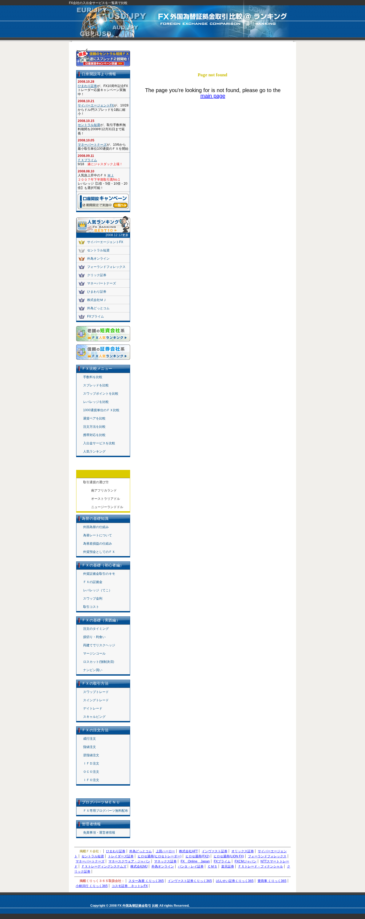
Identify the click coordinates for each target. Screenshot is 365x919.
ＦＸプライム (87, 160)
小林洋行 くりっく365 (92, 886)
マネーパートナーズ (92, 144)
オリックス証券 (242, 851)
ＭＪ (110, 175)
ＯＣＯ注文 (91, 772)
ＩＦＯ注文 (91, 780)
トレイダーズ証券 (121, 856)
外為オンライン (98, 258)
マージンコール (94, 653)
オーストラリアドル (105, 499)
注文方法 (208, 61)
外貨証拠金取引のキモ (99, 574)
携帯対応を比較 (94, 435)
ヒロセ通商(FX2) (197, 856)
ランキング (275, 53)
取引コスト (91, 607)
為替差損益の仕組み (97, 543)
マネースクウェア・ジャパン (129, 861)
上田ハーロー (165, 851)
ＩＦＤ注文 (91, 763)
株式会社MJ (138, 866)
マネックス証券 (165, 861)
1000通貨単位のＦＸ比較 (101, 410)
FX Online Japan (195, 861)
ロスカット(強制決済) (98, 662)
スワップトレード (96, 692)
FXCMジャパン (246, 861)
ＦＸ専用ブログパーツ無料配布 (105, 811)
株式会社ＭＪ (96, 300)
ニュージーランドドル (107, 507)
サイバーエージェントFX (96, 105)
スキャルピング (94, 717)
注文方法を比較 (94, 427)
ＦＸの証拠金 (92, 582)
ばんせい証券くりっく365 (235, 881)
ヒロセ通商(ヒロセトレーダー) (159, 856)
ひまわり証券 (87, 86)
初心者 (275, 61)
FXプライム (95, 316)
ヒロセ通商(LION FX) (228, 856)
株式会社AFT (188, 851)
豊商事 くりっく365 (272, 881)
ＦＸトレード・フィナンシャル (260, 866)
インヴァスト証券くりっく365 (190, 881)
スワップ (230, 53)
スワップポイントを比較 (100, 393)
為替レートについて (97, 535)
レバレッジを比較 (96, 402)
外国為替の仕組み (96, 527)
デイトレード (92, 708)
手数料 (186, 53)
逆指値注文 (91, 755)
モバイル (230, 61)
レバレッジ (253, 53)
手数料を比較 (92, 377)
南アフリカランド (104, 490)
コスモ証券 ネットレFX (130, 886)
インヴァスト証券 (214, 851)
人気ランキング (94, 451)
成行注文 (89, 738)
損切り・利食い (94, 637)
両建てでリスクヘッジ (99, 645)
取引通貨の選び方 (96, 482)
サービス (253, 61)
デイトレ (208, 53)
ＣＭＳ (212, 866)
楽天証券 (227, 866)
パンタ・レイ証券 (191, 866)
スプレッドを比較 (96, 385)
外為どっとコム (98, 308)
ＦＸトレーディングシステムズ (103, 866)
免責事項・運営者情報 (99, 832)
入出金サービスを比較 (99, 443)
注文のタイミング (96, 629)
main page (212, 96)
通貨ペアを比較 (94, 418)
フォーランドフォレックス (106, 267)
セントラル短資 (89, 125)
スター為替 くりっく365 (146, 881)
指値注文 (89, 747)
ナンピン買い (92, 670)
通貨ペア (186, 61)
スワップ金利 (92, 598)
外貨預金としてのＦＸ (99, 552)
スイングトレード (96, 700)
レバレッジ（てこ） (97, 590)
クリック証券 (96, 275)
